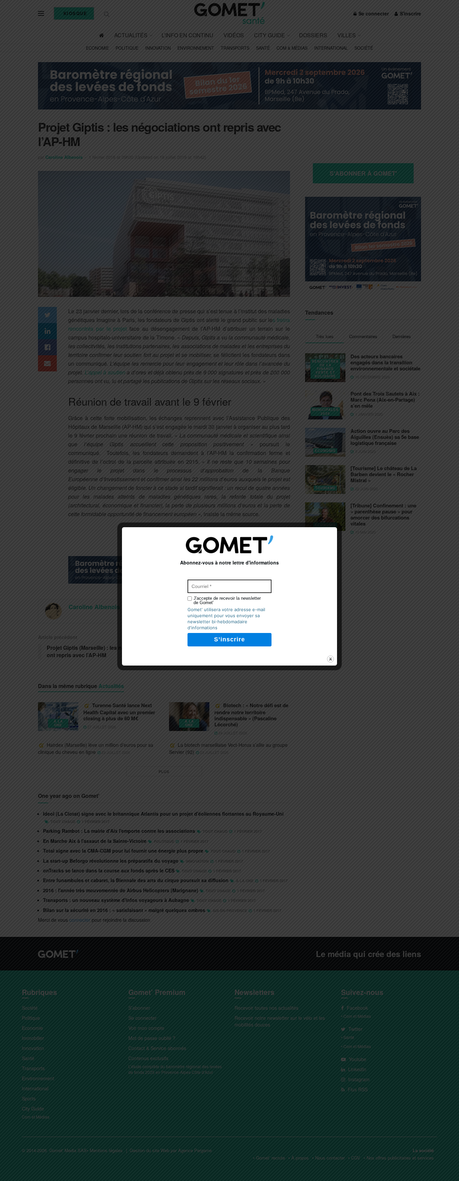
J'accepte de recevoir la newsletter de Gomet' (227, 600)
